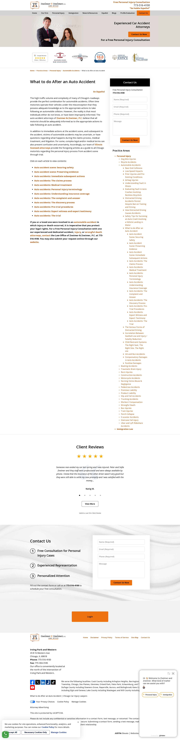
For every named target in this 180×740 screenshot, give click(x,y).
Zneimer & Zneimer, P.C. (70, 118)
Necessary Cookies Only (35, 732)
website (34, 242)
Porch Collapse (127, 414)
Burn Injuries (126, 372)
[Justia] (48, 682)
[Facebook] (32, 682)
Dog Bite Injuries (128, 159)
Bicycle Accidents (128, 162)
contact (46, 235)
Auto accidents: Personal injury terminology (58, 189)
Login (90, 616)
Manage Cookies (79, 701)
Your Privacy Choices (45, 701)
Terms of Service (122, 637)
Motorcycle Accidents (130, 378)
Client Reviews (90, 447)
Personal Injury (58, 13)
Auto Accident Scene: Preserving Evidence (137, 246)
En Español (99, 91)
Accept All (12, 732)
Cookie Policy (63, 701)
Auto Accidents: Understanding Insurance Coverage (138, 285)
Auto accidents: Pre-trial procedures (53, 206)
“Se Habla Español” (140, 8)
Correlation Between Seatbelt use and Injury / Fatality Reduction (136, 336)
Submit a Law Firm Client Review (90, 513)
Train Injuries (127, 411)
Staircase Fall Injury (129, 420)
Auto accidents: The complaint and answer (57, 198)
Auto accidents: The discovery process (54, 202)
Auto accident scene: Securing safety (54, 167)
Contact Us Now (139, 34)
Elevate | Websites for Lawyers (132, 733)
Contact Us (143, 13)
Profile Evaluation (128, 13)
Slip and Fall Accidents (131, 396)
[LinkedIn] (43, 682)
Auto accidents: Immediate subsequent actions (59, 176)
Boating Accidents (129, 366)
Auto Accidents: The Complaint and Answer (138, 294)
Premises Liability (129, 390)
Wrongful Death (128, 405)
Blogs (114, 13)
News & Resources (90, 13)
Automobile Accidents (71, 71)
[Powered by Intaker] (162, 735)
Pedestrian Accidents (130, 387)
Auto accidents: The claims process (53, 180)
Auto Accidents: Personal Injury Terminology (136, 276)
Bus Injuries (126, 408)
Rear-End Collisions (133, 168)
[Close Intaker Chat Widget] (173, 673)
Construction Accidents (131, 375)
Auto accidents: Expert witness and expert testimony (62, 211)
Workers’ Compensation (131, 402)
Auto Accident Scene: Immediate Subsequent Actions (138, 255)
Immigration (73, 13)
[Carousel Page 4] (95, 495)
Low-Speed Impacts (134, 171)
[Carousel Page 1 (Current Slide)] (79, 495)
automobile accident (85, 222)
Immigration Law (125, 429)
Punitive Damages (133, 363)
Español (105, 13)
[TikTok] (53, 682)
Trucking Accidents (129, 399)
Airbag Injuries (131, 180)
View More (90, 504)
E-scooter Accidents (130, 417)
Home (34, 13)
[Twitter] (37, 682)
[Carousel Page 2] (84, 495)
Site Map (134, 637)
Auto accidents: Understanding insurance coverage (61, 193)
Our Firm (44, 13)
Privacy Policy (106, 637)
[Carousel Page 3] (90, 495)
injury (77, 232)
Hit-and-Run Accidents (135, 354)
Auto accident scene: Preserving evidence (56, 171)
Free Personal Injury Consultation (131, 2)
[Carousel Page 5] (100, 495)
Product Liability (128, 393)
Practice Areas (42, 71)
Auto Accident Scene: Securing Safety (136, 237)
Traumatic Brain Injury (131, 369)
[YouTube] (32, 687)
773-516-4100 (142, 5)
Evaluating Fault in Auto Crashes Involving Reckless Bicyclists (136, 192)
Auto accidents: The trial (47, 215)
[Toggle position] (168, 673)
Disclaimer (95, 637)
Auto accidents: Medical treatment (53, 185)
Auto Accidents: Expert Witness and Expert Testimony (138, 315)
